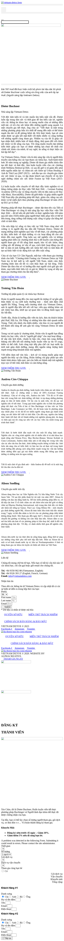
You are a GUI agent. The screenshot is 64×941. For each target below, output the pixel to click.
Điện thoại (6, 909)
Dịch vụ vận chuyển (10, 862)
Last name (6, 600)
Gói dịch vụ (6, 857)
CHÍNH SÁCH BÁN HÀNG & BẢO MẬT (25, 621)
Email (4, 603)
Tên (3, 902)
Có (6, 871)
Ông (28, 896)
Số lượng (5, 851)
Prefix (4, 591)
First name (6, 597)
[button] (32, 5)
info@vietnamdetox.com (20, 576)
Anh (14, 896)
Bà (21, 896)
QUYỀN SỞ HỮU (13, 614)
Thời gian (5, 846)
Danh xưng (6, 893)
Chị (6, 896)
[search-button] (2, 16)
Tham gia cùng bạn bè (11, 868)
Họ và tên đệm (8, 899)
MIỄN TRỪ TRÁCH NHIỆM (42, 614)
